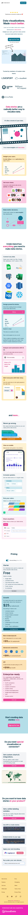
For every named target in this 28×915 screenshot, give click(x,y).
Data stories (4, 878)
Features (4, 882)
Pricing (3, 892)
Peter (12, 900)
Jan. (19, 900)
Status (16, 885)
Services (4, 885)
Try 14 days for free (14, 629)
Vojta (15, 900)
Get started (14, 591)
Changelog (17, 882)
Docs (16, 878)
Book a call (23, 2)
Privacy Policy (18, 892)
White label (4, 888)
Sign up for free (14, 39)
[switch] (7, 560)
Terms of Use (18, 888)
